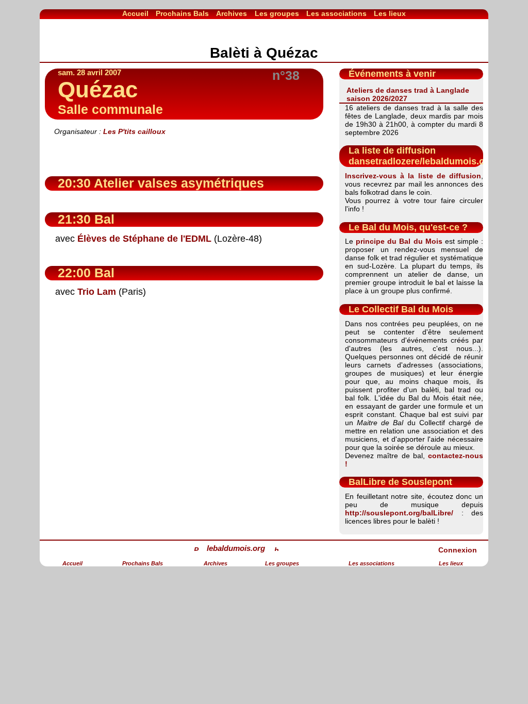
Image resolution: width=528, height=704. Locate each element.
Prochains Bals (182, 13)
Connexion (457, 550)
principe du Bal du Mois (399, 241)
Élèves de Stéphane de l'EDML (144, 238)
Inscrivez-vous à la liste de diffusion (413, 176)
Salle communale (110, 109)
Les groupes (277, 13)
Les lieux (390, 13)
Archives (231, 13)
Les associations (336, 13)
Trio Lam (96, 292)
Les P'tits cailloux (134, 131)
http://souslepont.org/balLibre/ (399, 513)
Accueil (135, 13)
